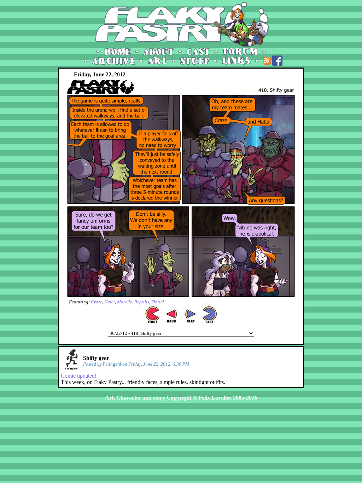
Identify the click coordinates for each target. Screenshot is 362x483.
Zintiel (157, 301)
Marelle (124, 301)
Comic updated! (79, 376)
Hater (109, 301)
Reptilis (141, 301)
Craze (96, 301)
